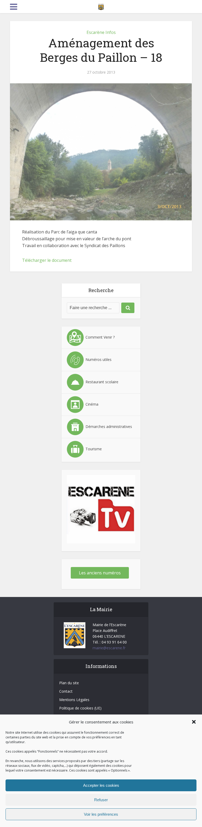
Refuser (101, 800)
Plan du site (69, 682)
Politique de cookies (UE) (80, 708)
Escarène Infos (101, 32)
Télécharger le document (47, 260)
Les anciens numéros (100, 573)
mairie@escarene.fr (109, 647)
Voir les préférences (101, 814)
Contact (66, 691)
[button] (193, 721)
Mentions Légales (74, 699)
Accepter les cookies (101, 785)
